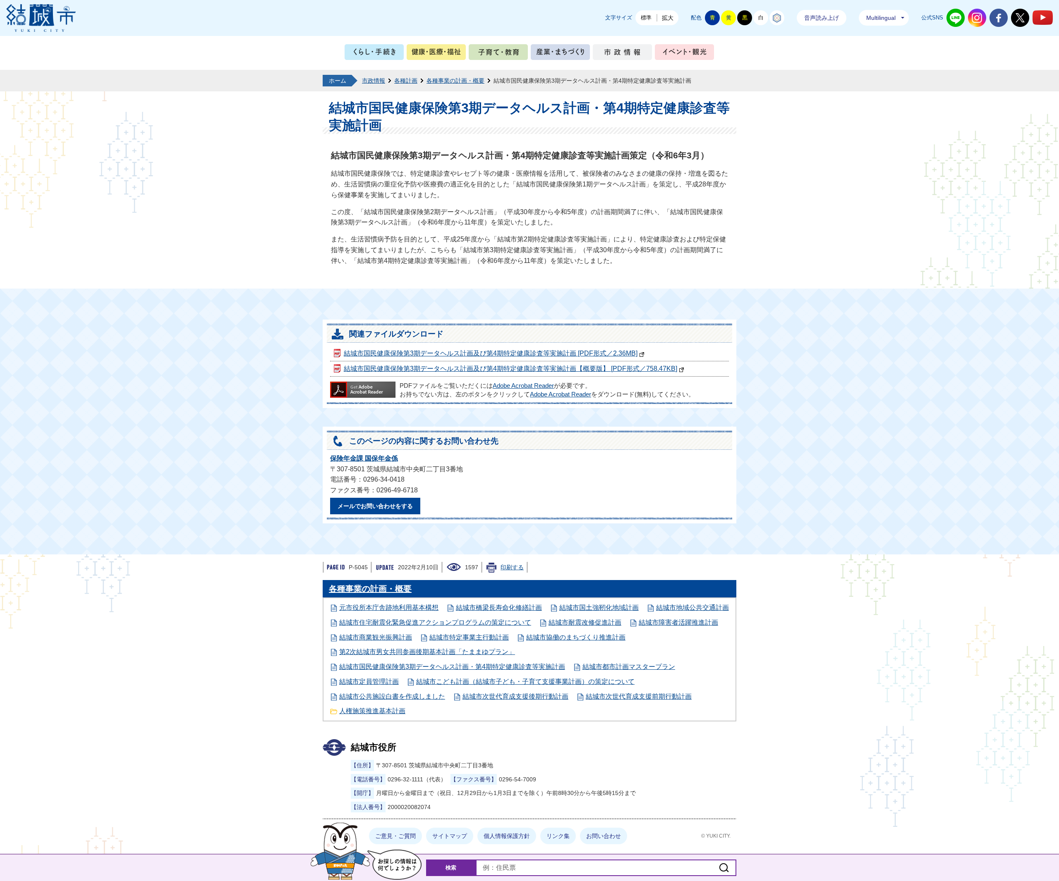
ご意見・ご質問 (395, 836)
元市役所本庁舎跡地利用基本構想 (388, 607)
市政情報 (622, 54)
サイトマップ (449, 836)
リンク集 (558, 836)
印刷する (512, 567)
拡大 (667, 17)
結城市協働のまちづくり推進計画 (575, 637)
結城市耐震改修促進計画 (585, 622)
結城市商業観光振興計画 (375, 637)
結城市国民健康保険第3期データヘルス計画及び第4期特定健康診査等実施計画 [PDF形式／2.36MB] (490, 353)
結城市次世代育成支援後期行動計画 (515, 696)
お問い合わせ (603, 836)
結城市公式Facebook (999, 18)
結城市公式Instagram (977, 18)
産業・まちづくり (560, 54)
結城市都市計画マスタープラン (628, 666)
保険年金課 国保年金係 (364, 458)
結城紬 (776, 17)
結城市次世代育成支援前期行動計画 (639, 696)
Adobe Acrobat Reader (523, 385)
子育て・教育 (498, 54)
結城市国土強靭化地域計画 (599, 607)
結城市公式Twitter (1020, 18)
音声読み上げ (821, 17)
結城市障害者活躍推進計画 (678, 622)
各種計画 (405, 80)
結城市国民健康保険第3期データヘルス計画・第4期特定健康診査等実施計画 (452, 666)
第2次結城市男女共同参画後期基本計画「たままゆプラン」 (427, 651)
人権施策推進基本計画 (372, 710)
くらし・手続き (374, 54)
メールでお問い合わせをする (375, 506)
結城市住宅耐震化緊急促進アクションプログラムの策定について (435, 622)
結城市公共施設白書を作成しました (392, 696)
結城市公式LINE (955, 18)
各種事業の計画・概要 (455, 80)
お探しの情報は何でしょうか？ (394, 865)
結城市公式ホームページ (41, 18)
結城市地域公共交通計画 (692, 607)
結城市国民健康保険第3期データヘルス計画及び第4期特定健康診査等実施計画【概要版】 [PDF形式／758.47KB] (510, 368)
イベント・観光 (684, 54)
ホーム (337, 80)
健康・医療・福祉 (436, 54)
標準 (646, 17)
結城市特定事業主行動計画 (469, 637)
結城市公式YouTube (1043, 17)
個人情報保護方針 (507, 836)
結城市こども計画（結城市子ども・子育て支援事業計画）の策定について (525, 681)
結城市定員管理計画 (369, 681)
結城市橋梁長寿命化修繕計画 (499, 607)
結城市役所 (373, 747)
